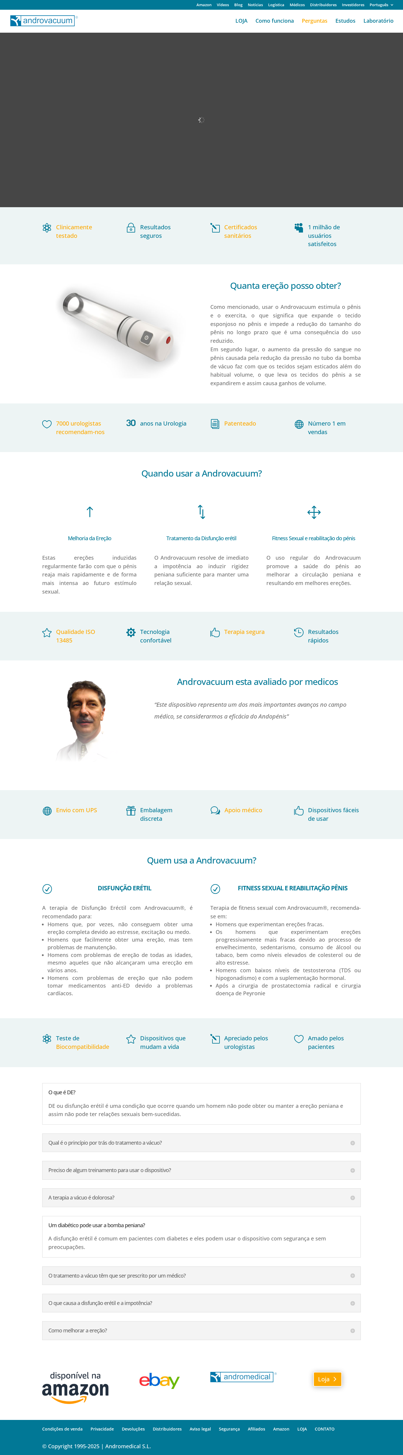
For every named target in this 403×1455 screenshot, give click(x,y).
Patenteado (240, 423)
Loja (324, 1379)
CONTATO (325, 1429)
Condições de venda (62, 1429)
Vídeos (223, 5)
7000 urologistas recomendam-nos (80, 427)
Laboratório (378, 21)
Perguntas (314, 21)
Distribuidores (323, 5)
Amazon (204, 5)
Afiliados (256, 1429)
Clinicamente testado (74, 231)
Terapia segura (244, 632)
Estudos (345, 21)
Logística (276, 5)
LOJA (241, 21)
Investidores (353, 5)
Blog (238, 5)
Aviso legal (200, 1429)
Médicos (297, 5)
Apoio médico (243, 810)
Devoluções (133, 1429)
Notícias (255, 5)
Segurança (229, 1429)
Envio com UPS (76, 810)
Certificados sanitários (240, 231)
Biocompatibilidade (82, 1047)
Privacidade (102, 1429)
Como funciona (274, 21)
